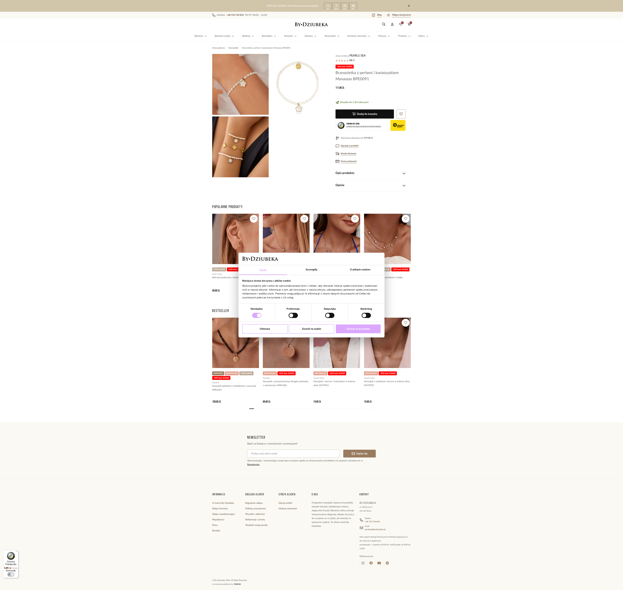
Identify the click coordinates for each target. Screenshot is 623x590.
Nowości (288, 36)
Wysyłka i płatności (255, 514)
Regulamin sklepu (254, 503)
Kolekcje (246, 36)
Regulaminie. (253, 464)
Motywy (382, 36)
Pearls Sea (357, 55)
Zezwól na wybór (311, 328)
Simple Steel (318, 378)
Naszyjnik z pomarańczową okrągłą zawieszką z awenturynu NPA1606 (285, 383)
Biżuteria (199, 36)
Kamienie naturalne (356, 36)
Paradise (215, 383)
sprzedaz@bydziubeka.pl (375, 529)
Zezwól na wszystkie (358, 328)
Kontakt (216, 531)
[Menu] (16, 552)
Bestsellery (267, 36)
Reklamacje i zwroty (255, 520)
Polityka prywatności (255, 509)
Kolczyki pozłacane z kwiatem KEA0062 (232, 277)
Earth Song (217, 274)
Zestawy (309, 36)
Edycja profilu (285, 503)
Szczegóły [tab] (312, 269)
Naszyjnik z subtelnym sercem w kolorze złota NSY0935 (387, 383)
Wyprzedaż (330, 36)
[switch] (293, 315)
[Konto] (392, 24)
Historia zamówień (288, 509)
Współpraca (218, 520)
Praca (215, 525)
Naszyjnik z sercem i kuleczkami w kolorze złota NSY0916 (334, 383)
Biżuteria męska (222, 36)
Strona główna (218, 48)
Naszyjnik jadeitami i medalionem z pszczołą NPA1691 (234, 388)
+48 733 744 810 (372, 522)
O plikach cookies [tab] (360, 269)
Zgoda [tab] (263, 270)
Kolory (421, 36)
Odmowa (265, 328)
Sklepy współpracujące (223, 514)
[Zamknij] (409, 6)
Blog (379, 15)
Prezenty (402, 36)
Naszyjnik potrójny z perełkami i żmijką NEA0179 (383, 279)
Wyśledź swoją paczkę (256, 525)
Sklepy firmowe (220, 509)
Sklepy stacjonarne (401, 15)
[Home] (311, 24)
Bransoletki (233, 48)
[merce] (237, 584)
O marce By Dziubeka (223, 503)
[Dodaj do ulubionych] (254, 219)
